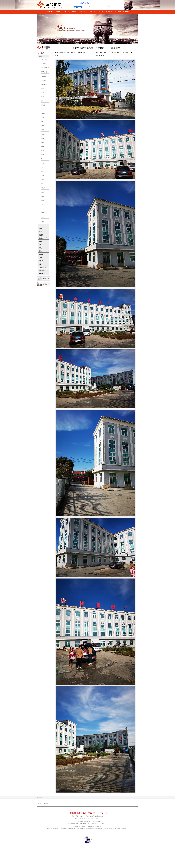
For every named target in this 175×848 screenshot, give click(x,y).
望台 (42, 126)
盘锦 (40, 251)
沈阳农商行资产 (44, 267)
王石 (42, 117)
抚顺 (40, 248)
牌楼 (42, 213)
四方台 (43, 113)
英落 (42, 200)
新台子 (43, 188)
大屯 (42, 192)
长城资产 (42, 274)
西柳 (42, 138)
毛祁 (42, 204)
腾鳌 (42, 196)
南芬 (40, 241)
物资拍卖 (43, 76)
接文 (42, 179)
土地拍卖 (43, 80)
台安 (40, 225)
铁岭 (40, 264)
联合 (42, 88)
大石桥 (41, 254)
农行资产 (42, 270)
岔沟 (42, 217)
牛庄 (42, 109)
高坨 (42, 142)
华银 (42, 163)
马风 (42, 175)
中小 (42, 171)
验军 (42, 159)
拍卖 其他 (44, 84)
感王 (42, 130)
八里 (42, 208)
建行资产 (42, 261)
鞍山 (40, 228)
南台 (42, 155)
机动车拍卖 (44, 63)
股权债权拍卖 (45, 68)
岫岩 (40, 232)
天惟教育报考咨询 (43, 804)
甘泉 (42, 92)
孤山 (42, 221)
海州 (42, 101)
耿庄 (42, 184)
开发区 (43, 105)
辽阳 (40, 257)
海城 (40, 56)
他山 (42, 121)
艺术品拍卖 (44, 72)
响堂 (42, 146)
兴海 (42, 134)
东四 (42, 167)
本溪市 (41, 235)
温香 (42, 150)
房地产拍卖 (44, 59)
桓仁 (40, 244)
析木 (42, 97)
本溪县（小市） (44, 238)
